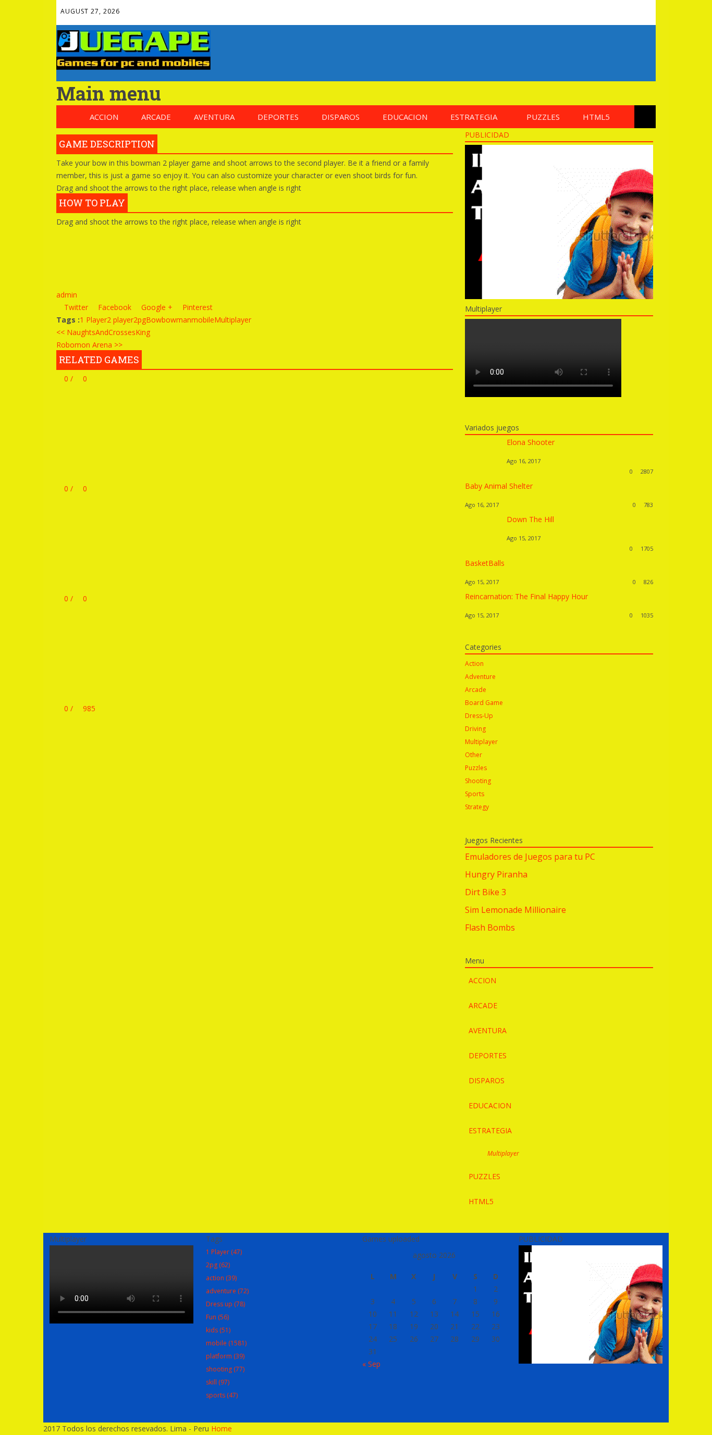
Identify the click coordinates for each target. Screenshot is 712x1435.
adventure (227, 1290)
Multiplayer (232, 320)
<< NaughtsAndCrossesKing (103, 332)
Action (474, 663)
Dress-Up (479, 715)
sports (222, 1395)
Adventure (480, 676)
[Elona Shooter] (483, 471)
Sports (474, 793)
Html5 (596, 117)
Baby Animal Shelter (499, 486)
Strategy (477, 806)
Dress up (225, 1304)
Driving (475, 728)
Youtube (618, 9)
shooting (225, 1369)
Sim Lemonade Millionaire (515, 910)
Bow (154, 320)
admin (66, 295)
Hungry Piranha (496, 874)
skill (217, 1382)
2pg (139, 320)
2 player (120, 320)
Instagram (640, 9)
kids (218, 1330)
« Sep (371, 1364)
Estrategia (473, 117)
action (221, 1277)
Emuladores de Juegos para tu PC (530, 856)
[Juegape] (133, 67)
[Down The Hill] (483, 548)
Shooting (478, 780)
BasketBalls (485, 563)
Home (221, 1428)
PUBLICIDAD (487, 135)
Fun (217, 1317)
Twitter (551, 9)
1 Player (93, 320)
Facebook (528, 9)
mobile (202, 320)
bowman (176, 320)
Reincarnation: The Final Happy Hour (526, 596)
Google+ (573, 9)
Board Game (484, 702)
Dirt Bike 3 (485, 892)
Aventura (214, 117)
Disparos (341, 117)
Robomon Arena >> (89, 345)
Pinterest (596, 9)
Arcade (156, 117)
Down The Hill (530, 519)
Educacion (405, 117)
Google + (156, 307)
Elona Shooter (531, 442)
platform (225, 1356)
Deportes (278, 117)
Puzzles (543, 117)
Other (473, 754)
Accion (104, 117)
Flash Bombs (490, 927)
